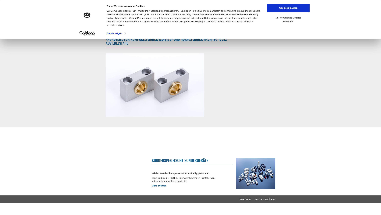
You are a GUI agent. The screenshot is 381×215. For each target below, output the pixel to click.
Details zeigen (114, 33)
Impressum (245, 199)
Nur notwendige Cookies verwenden (288, 19)
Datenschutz (261, 199)
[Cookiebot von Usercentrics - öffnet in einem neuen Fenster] (87, 33)
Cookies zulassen (288, 8)
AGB (273, 199)
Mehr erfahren (159, 185)
